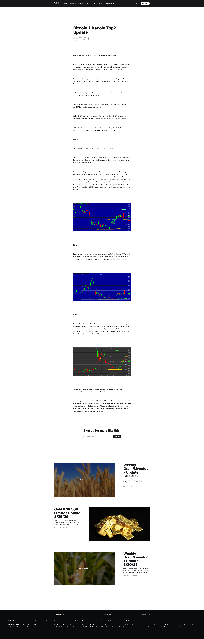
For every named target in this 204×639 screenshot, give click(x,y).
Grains (87, 3)
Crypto (94, 3)
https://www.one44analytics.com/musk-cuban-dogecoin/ (102, 326)
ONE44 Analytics (58, 614)
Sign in (137, 3)
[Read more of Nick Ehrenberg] (75, 39)
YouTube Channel (110, 3)
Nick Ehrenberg (84, 38)
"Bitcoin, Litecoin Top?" (101, 148)
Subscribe (145, 3)
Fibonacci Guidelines (76, 3)
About (100, 3)
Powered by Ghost (145, 614)
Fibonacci (76, 24)
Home (65, 3)
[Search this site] (132, 3)
